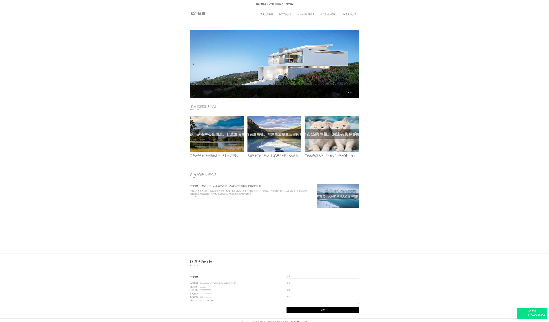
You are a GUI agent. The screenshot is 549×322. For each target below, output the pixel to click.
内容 (289, 297)
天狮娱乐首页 (266, 14)
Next (355, 64)
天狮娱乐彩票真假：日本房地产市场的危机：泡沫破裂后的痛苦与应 (339, 155)
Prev (193, 64)
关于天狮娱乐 (261, 4)
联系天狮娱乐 (349, 14)
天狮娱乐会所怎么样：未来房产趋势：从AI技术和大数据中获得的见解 (225, 186)
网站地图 (289, 4)
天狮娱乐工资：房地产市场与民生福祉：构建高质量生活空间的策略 (281, 155)
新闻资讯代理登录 (276, 4)
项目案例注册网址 (328, 14)
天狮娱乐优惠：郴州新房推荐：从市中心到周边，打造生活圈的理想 (224, 155)
